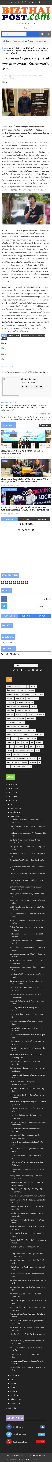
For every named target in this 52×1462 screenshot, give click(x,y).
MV (8, 738)
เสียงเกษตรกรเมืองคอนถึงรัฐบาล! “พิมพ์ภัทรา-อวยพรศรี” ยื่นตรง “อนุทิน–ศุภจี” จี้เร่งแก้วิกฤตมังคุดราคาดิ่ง (24, 480)
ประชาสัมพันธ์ (14, 48)
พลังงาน (10, 698)
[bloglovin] (22, 2)
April (12, 1391)
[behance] (32, 2)
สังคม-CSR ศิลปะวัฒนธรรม (17, 726)
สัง (32, 743)
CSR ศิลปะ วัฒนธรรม (36, 714)
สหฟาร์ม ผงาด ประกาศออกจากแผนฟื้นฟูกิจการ (27, 1196)
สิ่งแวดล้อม (11, 690)
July (12, 1379)
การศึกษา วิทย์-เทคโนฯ (9, 433)
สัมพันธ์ (38, 743)
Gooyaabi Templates (37, 1459)
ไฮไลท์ (45, 48)
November (14, 808)
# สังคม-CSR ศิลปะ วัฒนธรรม (32, 335)
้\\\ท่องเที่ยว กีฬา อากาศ (21, 767)
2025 (10, 788)
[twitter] (15, 2)
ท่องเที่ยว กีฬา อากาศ (28, 738)
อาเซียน (33, 763)
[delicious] (39, 2)
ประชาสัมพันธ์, (27, 76)
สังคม (35, 698)
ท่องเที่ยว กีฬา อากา (20, 755)
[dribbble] (25, 2)
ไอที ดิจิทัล (25, 694)
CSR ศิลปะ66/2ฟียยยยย (24, 751)
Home (4, 48)
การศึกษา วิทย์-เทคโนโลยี (27, 710)
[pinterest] (18, 2)
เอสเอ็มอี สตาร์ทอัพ (14, 730)
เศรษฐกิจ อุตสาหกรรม (15, 722)
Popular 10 (9, 616)
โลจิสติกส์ (10, 743)
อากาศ (39, 747)
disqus (26, 519)
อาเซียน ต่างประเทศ (25, 702)
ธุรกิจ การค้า (12, 734)
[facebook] (11, 2)
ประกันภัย (10, 702)
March (13, 1395)
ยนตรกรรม (20, 698)
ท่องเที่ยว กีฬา (30, 730)
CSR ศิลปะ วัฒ (36, 734)
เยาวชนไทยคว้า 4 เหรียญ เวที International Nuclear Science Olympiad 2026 (22, 452)
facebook (42, 519)
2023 (10, 796)
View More (46, 425)
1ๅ (12, 747)
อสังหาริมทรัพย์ (12, 694)
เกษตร (26, 734)
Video (14, 738)
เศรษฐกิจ (30, 718)
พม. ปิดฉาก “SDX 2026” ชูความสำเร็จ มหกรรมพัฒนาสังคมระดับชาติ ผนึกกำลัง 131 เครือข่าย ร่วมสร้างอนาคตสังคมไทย (25, 508)
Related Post (8, 425)
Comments (42, 616)
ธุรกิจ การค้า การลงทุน (9, 489)
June (12, 1383)
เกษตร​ (5, 461)
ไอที (28, 698)
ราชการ (10, 714)
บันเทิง (33, 686)
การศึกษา (19, 747)
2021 (10, 1408)
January (13, 1403)
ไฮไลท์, (12, 78)
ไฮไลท (9, 751)
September (14, 816)
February (14, 1399)
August (13, 1375)
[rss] (29, 2)
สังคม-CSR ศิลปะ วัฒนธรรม (30, 48)
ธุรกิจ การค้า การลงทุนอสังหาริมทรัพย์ (21, 759)
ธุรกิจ (32, 747)
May (12, 1387)
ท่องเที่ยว (10, 710)
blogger (9, 519)
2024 (10, 792)
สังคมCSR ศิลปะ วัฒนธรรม (17, 763)
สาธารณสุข (20, 714)
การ (37, 751)
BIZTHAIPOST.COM (24, 1455)
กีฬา (18, 743)
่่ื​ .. (8, 767)
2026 (10, 784)
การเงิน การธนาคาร (26, 690)
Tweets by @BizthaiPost (10, 654)
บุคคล (25, 743)
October (13, 812)
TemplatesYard (12, 1459)
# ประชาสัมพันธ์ (13, 335)
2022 (10, 800)
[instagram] (36, 2)
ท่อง (8, 755)
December (14, 804)
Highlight (26, 616)
